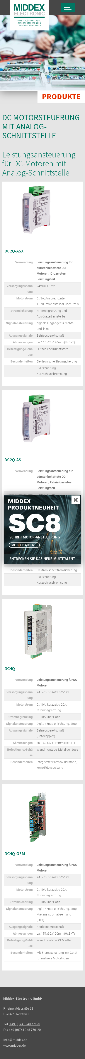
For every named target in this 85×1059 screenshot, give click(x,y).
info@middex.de (15, 1039)
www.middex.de (14, 1045)
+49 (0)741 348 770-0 (24, 1024)
